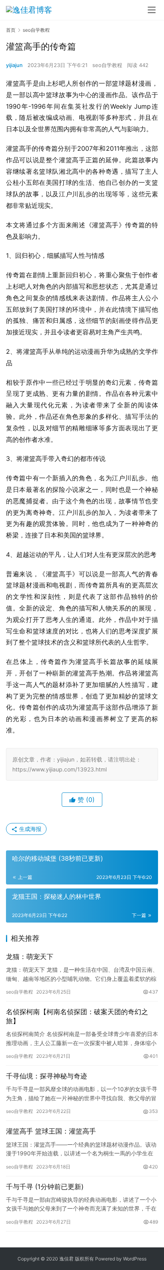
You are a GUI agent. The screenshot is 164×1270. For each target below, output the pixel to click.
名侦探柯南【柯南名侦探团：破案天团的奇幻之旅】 (77, 1016)
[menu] (151, 10)
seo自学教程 (107, 65)
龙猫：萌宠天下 (29, 957)
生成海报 (29, 828)
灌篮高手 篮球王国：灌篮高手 (51, 1131)
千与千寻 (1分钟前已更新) (45, 1187)
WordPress (134, 1259)
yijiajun (14, 65)
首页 (11, 30)
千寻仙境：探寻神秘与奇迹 (46, 1076)
